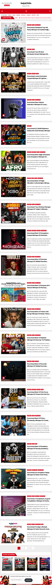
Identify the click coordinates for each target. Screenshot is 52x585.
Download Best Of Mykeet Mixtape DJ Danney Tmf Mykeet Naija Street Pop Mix (38, 340)
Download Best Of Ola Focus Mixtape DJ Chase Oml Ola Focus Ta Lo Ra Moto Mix (39, 394)
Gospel (14, 15)
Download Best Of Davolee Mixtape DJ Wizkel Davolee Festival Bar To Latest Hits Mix (38, 261)
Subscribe (28, 580)
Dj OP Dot (33, 15)
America (29, 524)
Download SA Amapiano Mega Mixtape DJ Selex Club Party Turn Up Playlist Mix (38, 475)
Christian (29, 73)
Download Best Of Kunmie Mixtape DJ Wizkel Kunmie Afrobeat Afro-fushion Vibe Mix (38, 366)
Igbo (33, 178)
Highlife (29, 178)
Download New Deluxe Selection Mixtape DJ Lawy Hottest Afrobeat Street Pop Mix (39, 104)
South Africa (43, 230)
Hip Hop (33, 524)
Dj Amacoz (23, 15)
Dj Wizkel (18, 15)
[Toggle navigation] (26, 11)
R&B (36, 443)
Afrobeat (9, 15)
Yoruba (36, 361)
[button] (49, 11)
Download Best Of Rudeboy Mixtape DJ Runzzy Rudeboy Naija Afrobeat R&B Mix (37, 449)
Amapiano (29, 15)
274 (30, 548)
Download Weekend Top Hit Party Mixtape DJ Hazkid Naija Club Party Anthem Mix (38, 30)
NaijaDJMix (26, 3)
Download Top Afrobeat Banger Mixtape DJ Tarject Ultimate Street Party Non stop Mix (39, 209)
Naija (38, 15)
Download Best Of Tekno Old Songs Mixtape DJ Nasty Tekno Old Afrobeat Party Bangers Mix (38, 314)
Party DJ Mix (37, 99)
